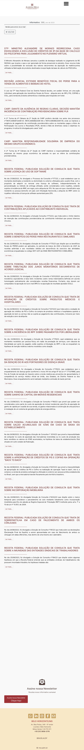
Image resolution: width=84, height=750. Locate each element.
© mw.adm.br (42, 748)
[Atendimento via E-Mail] (53, 717)
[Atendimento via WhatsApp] (30, 717)
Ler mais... (9, 72)
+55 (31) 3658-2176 (42, 731)
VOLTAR (10, 32)
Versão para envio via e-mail (15, 27)
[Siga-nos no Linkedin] (36, 717)
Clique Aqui (16, 699)
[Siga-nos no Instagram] (42, 717)
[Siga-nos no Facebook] (48, 717)
